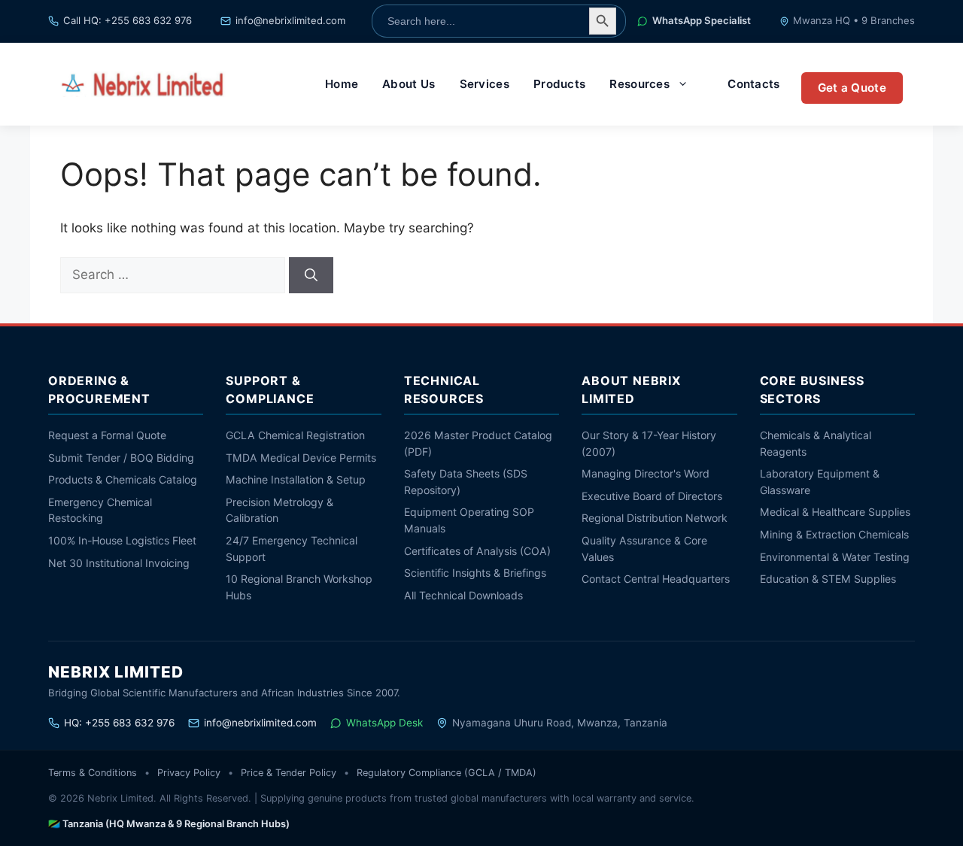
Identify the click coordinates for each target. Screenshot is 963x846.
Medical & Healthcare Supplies (835, 511)
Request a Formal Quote (107, 435)
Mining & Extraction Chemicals (834, 534)
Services (484, 84)
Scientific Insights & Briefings (475, 572)
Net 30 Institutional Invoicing (119, 562)
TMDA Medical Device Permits (301, 457)
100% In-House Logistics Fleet (122, 540)
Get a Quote (852, 87)
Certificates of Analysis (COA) (477, 550)
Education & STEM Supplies (828, 578)
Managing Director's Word (645, 473)
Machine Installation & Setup (296, 479)
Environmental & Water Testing (835, 556)
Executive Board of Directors (652, 496)
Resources (639, 84)
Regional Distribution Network (655, 517)
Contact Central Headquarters (656, 578)
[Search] (311, 275)
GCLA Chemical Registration (295, 435)
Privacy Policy (188, 772)
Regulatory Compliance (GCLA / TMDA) (446, 772)
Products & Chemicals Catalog (122, 479)
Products (559, 84)
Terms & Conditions (92, 772)
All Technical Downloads (463, 595)
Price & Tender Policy (288, 772)
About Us (408, 84)
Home (341, 84)
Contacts (753, 84)
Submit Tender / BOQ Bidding (121, 457)
